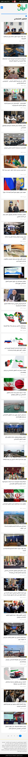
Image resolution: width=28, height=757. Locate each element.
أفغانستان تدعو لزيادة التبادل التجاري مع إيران (15, 148)
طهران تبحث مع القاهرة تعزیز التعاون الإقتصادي (14, 504)
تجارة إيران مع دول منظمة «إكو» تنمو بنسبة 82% (14, 170)
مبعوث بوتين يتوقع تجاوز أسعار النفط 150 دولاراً (14, 192)
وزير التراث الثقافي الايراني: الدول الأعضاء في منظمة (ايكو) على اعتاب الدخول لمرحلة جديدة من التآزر (15, 595)
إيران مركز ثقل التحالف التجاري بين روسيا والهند (14, 459)
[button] (2, 7)
